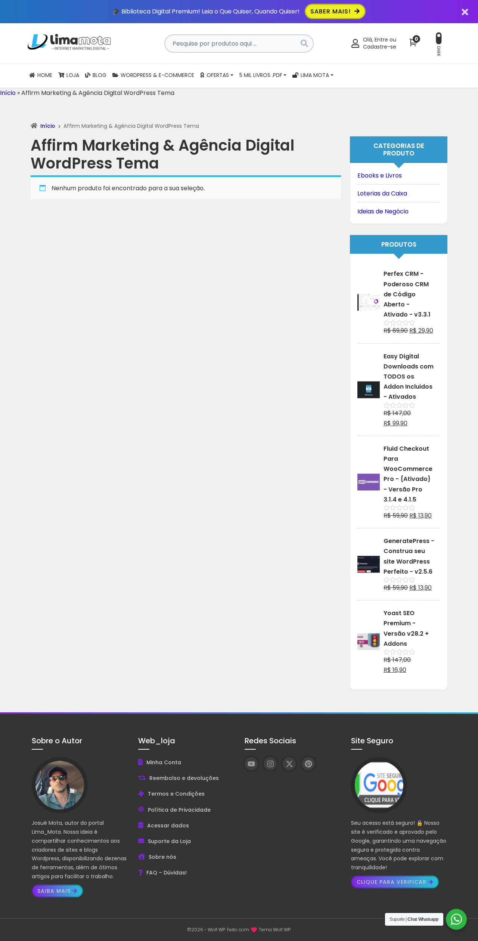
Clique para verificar (391, 882)
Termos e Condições (176, 793)
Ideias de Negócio (383, 211)
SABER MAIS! (331, 11)
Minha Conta (163, 762)
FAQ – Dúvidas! (166, 872)
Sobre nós (162, 857)
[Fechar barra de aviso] (465, 11)
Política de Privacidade (179, 810)
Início (8, 93)
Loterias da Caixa (382, 193)
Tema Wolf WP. (275, 929)
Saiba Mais (54, 891)
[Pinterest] (308, 763)
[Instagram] (270, 763)
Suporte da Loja (169, 841)
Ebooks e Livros (379, 175)
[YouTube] (251, 763)
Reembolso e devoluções (184, 778)
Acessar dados (168, 825)
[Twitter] (289, 763)
